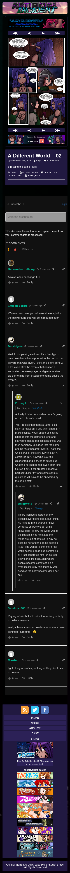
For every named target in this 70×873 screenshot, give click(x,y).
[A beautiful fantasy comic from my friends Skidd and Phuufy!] (35, 830)
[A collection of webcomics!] (35, 814)
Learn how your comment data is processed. (34, 233)
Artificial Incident (30, 172)
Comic (14, 172)
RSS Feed (25, 710)
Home (35, 717)
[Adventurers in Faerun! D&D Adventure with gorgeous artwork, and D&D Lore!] (35, 853)
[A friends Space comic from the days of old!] (35, 822)
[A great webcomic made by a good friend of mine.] (35, 775)
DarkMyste (15, 346)
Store (35, 738)
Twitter (35, 710)
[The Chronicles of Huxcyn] (35, 838)
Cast (35, 733)
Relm (37, 175)
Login (63, 204)
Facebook (45, 710)
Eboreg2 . (39, 508)
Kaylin (31, 175)
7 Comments (53, 160)
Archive (35, 728)
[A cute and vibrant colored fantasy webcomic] (35, 806)
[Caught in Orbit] (35, 845)
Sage (38, 160)
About (35, 723)
